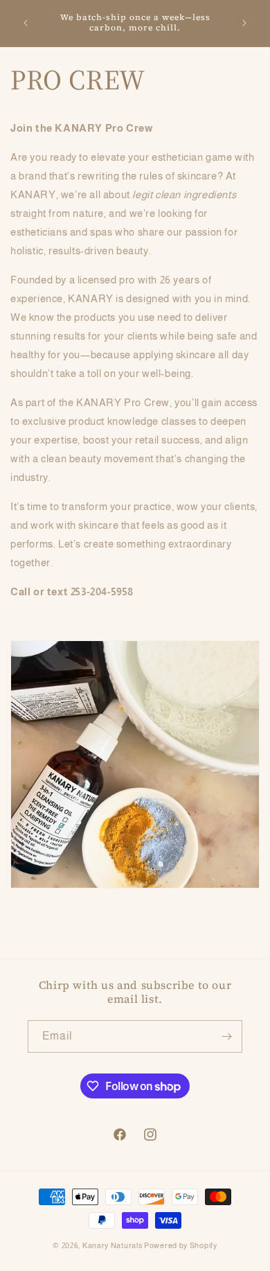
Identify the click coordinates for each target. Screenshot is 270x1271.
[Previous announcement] (25, 23)
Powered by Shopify (180, 1245)
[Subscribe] (226, 1036)
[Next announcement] (244, 23)
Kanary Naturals (112, 1245)
